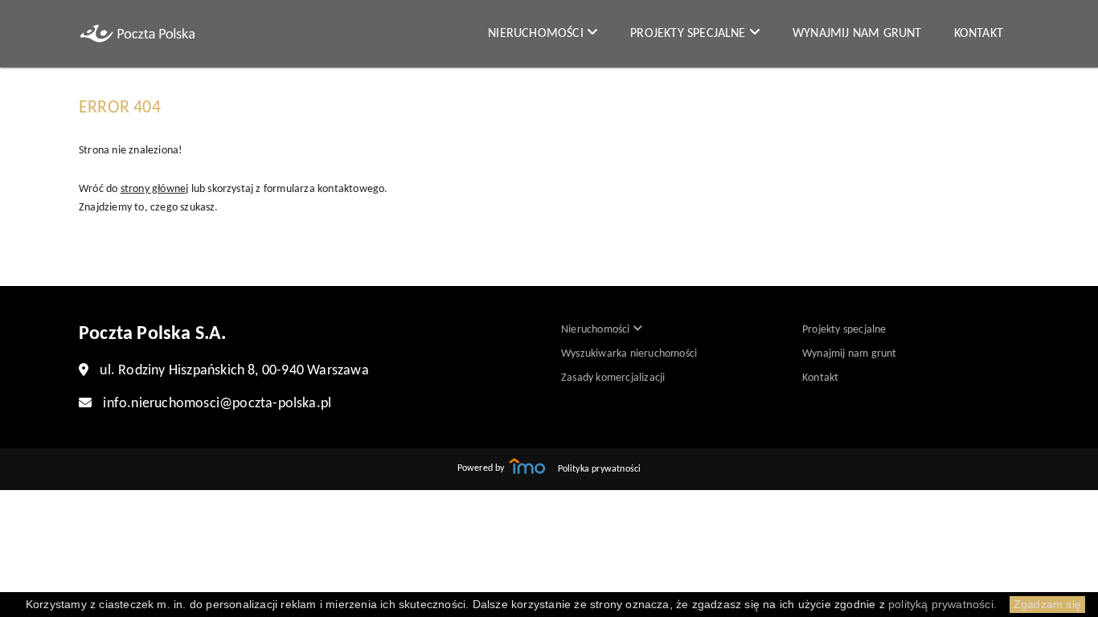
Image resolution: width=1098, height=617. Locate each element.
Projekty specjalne (689, 33)
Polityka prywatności (599, 469)
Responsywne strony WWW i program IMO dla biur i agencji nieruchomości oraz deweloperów (527, 466)
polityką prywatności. (942, 604)
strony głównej (155, 189)
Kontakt (978, 33)
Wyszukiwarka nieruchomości (629, 354)
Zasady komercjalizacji (613, 378)
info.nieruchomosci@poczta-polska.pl (217, 403)
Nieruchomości (537, 33)
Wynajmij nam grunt (857, 33)
